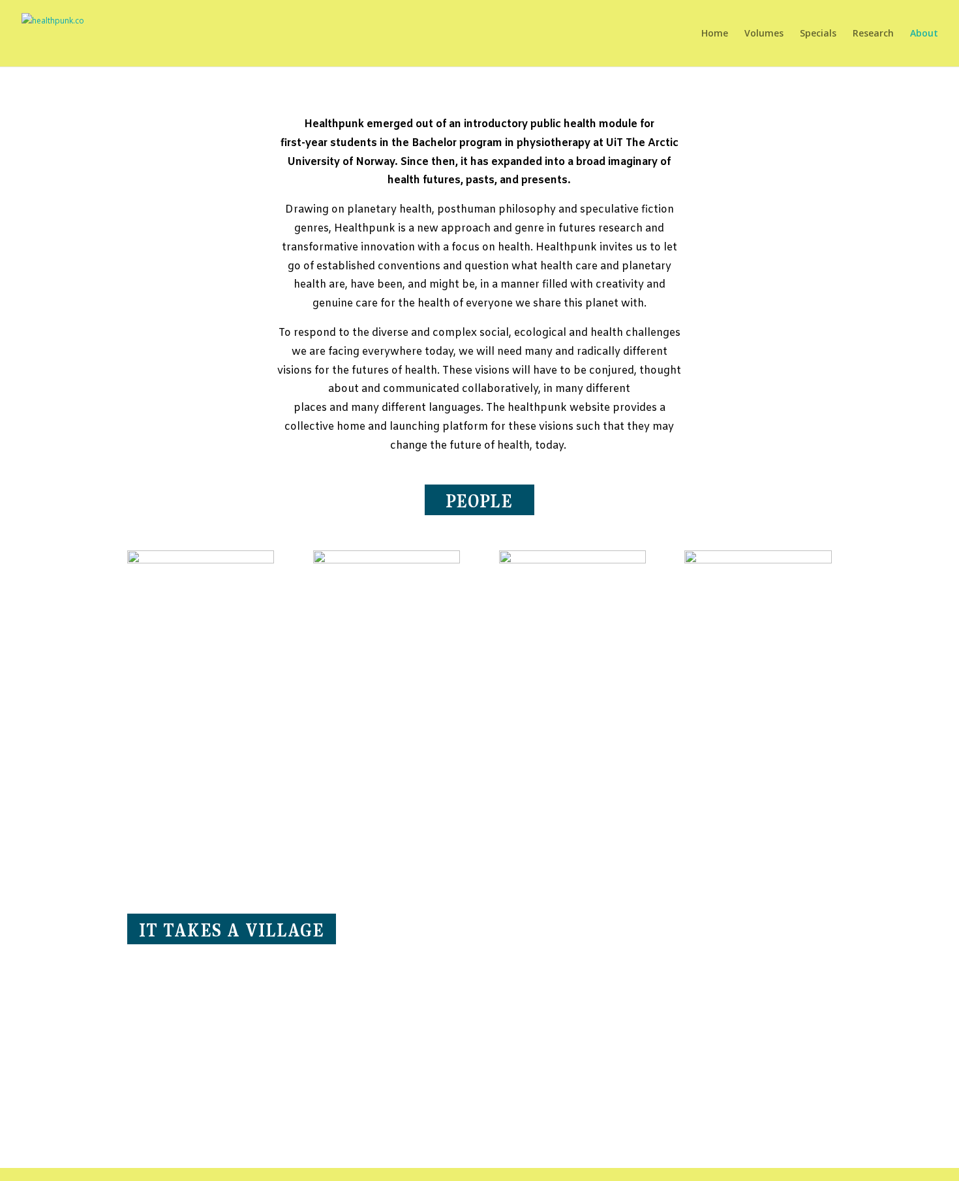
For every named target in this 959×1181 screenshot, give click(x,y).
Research (873, 34)
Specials (818, 34)
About (924, 34)
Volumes (764, 34)
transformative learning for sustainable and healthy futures (754, 805)
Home (714, 34)
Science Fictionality (566, 833)
